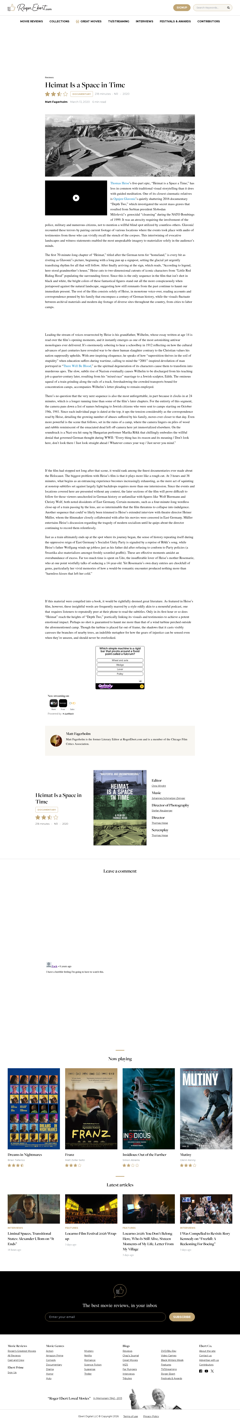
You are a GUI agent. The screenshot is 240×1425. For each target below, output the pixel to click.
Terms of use (130, 1416)
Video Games (168, 1355)
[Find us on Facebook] (200, 1371)
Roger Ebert (168, 1373)
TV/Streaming (118, 21)
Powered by (55, 713)
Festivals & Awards (175, 21)
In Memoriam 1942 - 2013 (107, 1398)
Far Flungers (130, 1369)
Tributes (127, 1378)
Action (49, 1351)
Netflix (88, 1355)
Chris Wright (159, 785)
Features (166, 1364)
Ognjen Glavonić (124, 198)
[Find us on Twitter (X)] (212, 1371)
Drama (50, 1369)
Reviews (49, 77)
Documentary (81, 94)
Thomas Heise (119, 183)
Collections (59, 21)
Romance (90, 1360)
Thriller (88, 1373)
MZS (125, 1364)
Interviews (144, 21)
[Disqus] (120, 1001)
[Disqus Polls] (120, 920)
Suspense (89, 1369)
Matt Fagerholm (56, 101)
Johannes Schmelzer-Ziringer (168, 798)
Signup (182, 7)
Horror (49, 1373)
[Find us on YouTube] (206, 1371)
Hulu (48, 1378)
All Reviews (14, 1355)
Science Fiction (93, 1364)
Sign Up (12, 1372)
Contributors (208, 21)
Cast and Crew (16, 1360)
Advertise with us (209, 1360)
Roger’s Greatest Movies (22, 1351)
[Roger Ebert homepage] (30, 8)
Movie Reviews (31, 21)
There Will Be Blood (77, 366)
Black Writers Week (172, 1360)
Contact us (205, 1355)
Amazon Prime (54, 1355)
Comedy (51, 1360)
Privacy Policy (151, 1416)
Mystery (89, 1351)
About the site (207, 1351)
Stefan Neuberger (162, 810)
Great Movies (91, 21)
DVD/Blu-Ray (168, 1351)
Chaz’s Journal (131, 1355)
